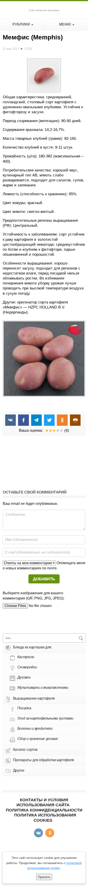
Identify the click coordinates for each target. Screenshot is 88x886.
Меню (65, 24)
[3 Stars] (54, 430)
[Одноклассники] (49, 833)
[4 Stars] (58, 430)
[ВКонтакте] (38, 833)
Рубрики (21, 24)
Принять (44, 877)
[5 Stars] (61, 430)
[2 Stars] (50, 430)
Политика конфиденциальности (44, 810)
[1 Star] (47, 430)
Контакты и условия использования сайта (42, 802)
